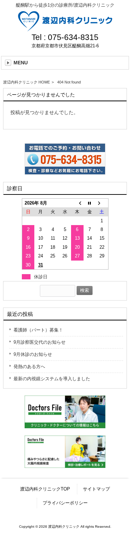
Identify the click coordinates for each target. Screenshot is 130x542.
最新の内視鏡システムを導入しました (52, 378)
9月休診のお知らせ (33, 354)
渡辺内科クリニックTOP (45, 489)
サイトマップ (96, 489)
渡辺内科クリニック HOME (26, 82)
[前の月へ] (77, 203)
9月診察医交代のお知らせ (40, 342)
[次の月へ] (102, 203)
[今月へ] (90, 203)
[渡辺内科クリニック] (65, 28)
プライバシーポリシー (65, 502)
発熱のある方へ (29, 366)
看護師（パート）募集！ (38, 330)
